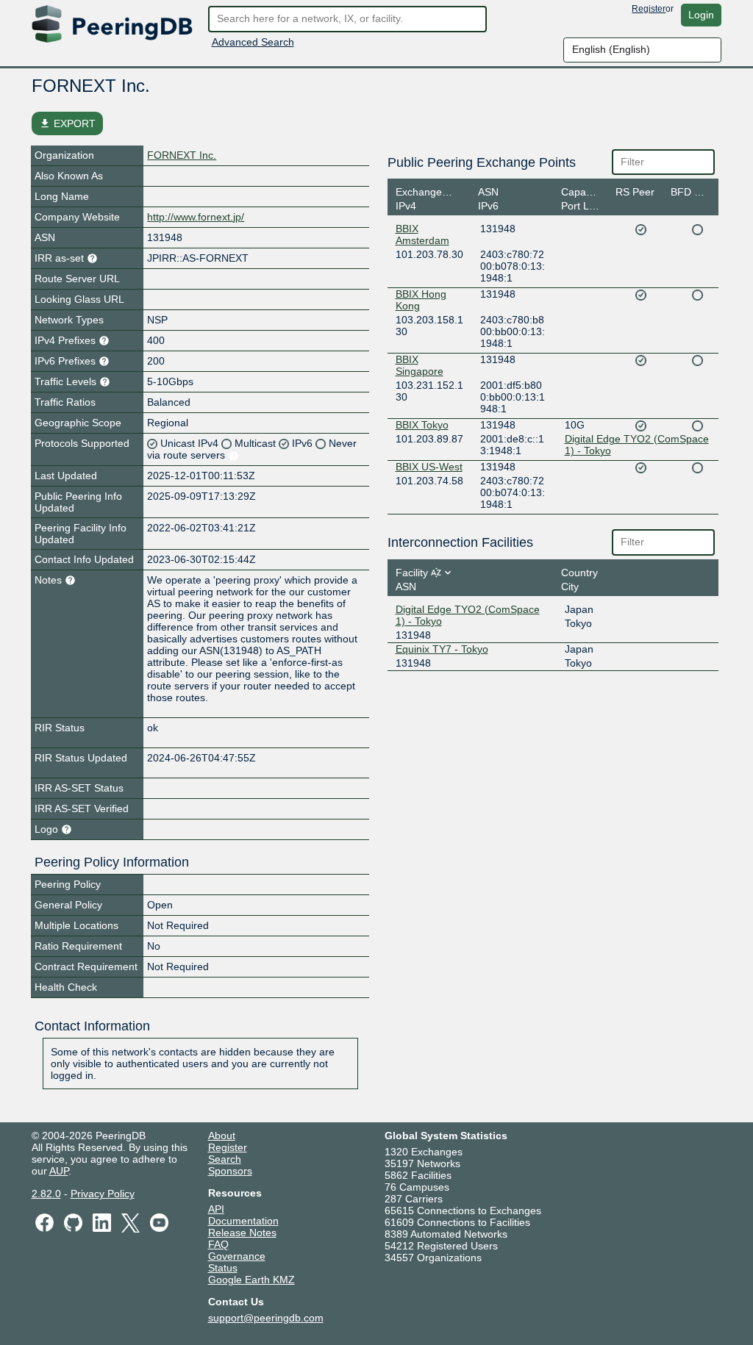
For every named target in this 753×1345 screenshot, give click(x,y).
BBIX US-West (429, 467)
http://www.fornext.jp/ (195, 217)
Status (223, 1268)
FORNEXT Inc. (181, 155)
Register (648, 9)
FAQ (218, 1244)
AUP (58, 1171)
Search (224, 1159)
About (221, 1135)
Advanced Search (253, 42)
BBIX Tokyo (422, 425)
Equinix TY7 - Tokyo (442, 649)
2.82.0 (46, 1193)
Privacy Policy (103, 1193)
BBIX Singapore (419, 365)
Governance (236, 1256)
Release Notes (242, 1232)
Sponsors (230, 1171)
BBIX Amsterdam (422, 234)
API (216, 1209)
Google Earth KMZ (251, 1279)
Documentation (243, 1221)
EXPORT (67, 123)
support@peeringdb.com (266, 1318)
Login (701, 15)
